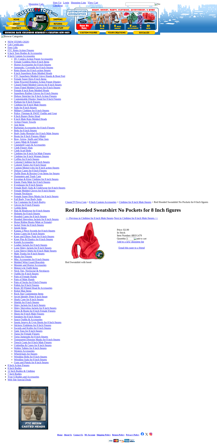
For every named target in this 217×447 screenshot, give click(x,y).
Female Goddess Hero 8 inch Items (31, 61)
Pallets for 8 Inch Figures (26, 285)
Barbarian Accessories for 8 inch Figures (34, 127)
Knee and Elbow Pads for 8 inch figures (34, 236)
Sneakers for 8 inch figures (27, 316)
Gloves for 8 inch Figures (27, 205)
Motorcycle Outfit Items (26, 268)
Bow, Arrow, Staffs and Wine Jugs (31, 139)
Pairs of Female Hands (25, 276)
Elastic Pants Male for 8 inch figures (32, 182)
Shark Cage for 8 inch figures (29, 299)
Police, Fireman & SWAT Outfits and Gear (35, 113)
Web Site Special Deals (19, 379)
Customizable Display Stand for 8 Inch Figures (37, 99)
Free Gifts (13, 47)
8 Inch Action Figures (18, 365)
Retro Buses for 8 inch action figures (32, 70)
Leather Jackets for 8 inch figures (30, 245)
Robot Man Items (22, 291)
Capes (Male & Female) (26, 142)
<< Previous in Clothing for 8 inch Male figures (89, 218)
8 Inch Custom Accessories (21, 56)
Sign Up (57, 2)
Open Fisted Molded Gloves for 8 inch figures (37, 87)
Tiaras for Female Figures (27, 333)
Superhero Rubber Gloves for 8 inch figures (36, 93)
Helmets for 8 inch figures (27, 213)
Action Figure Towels (25, 122)
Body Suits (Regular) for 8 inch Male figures (36, 133)
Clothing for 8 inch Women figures (31, 156)
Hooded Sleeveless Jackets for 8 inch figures (36, 219)
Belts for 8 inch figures (25, 130)
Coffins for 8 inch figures (26, 159)
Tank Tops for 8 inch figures (28, 331)
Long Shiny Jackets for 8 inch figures (32, 248)
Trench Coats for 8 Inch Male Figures (33, 342)
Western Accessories (24, 351)
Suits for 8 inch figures (25, 107)
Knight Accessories (23, 242)
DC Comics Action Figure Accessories (33, 59)
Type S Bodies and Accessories (23, 376)
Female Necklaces (23, 193)
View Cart (93, 2)
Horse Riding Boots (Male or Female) (33, 222)
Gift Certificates (16, 44)
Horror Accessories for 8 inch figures (32, 64)
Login (66, 2)
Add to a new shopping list (130, 241)
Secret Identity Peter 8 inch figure (30, 296)
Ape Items (19, 124)
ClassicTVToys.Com (75, 202)
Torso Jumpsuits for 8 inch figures (31, 336)
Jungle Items (20, 228)
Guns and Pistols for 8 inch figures (31, 362)
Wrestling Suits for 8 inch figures (30, 359)
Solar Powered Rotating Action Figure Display (37, 81)
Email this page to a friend (132, 247)
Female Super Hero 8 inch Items (30, 79)
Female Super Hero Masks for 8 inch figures (36, 196)
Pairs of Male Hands (24, 279)
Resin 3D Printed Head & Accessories (33, 288)
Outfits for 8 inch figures (26, 273)
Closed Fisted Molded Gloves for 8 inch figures (38, 84)
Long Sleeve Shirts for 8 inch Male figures (35, 250)
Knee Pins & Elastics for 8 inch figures (33, 239)
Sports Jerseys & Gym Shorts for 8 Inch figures (37, 322)
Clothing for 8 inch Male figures (30, 104)
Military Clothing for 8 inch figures (31, 110)
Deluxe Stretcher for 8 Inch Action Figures (35, 96)
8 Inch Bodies (15, 368)
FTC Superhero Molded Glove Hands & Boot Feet (39, 76)
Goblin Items (20, 207)
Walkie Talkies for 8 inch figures (30, 348)
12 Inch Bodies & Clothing (21, 371)
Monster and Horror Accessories (30, 265)
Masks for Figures (23, 256)
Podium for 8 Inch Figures (27, 102)
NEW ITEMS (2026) (18, 41)
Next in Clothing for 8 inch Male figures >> (136, 218)
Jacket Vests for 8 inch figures (29, 225)
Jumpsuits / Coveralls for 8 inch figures (33, 67)
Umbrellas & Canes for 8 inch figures (32, 345)
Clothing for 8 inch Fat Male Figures (32, 153)
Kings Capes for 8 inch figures (29, 233)
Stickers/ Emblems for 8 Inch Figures (32, 325)
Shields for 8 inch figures (26, 302)
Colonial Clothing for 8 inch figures (32, 162)
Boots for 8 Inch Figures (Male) (30, 136)
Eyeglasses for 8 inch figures (28, 185)
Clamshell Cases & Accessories (29, 144)
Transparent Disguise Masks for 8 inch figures (37, 339)
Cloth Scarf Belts (22, 150)
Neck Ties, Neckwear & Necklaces (31, 270)
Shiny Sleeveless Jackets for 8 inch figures (35, 308)
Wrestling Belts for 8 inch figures (30, 356)
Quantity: (121, 238)
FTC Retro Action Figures (21, 50)
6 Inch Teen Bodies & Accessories (25, 53)
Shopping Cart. (36, 4)
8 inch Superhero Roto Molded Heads (33, 73)
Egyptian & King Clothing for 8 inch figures (36, 179)
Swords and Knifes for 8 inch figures (32, 328)
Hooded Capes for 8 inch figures (30, 216)
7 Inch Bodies (15, 374)
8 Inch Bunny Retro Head (27, 116)
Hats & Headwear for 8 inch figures (32, 210)
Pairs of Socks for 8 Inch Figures (30, 282)
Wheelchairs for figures (25, 354)
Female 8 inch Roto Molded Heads (31, 90)
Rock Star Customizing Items (28, 293)
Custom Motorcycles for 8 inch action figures (36, 167)
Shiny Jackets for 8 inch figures (29, 305)
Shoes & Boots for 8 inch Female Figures (34, 311)
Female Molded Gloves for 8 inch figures (34, 190)
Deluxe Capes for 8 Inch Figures (30, 170)
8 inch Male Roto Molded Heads (30, 119)
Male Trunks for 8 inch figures (29, 253)
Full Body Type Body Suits (28, 199)
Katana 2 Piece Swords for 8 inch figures (34, 230)
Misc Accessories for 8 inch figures (31, 259)
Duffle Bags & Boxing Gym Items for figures (37, 173)
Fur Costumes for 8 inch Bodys (29, 202)
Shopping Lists (78, 2)
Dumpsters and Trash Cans (27, 176)
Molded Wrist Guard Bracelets (29, 262)
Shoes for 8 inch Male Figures (29, 313)
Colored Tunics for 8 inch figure (30, 165)
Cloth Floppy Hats (23, 147)
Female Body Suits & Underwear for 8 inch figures (39, 187)
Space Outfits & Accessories (28, 319)
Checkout (58, 5)
